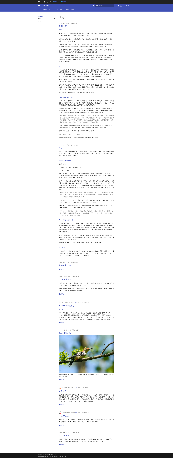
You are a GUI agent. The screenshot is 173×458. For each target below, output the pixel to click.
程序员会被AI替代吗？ (66, 97)
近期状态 (63, 26)
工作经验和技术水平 (68, 305)
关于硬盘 (63, 391)
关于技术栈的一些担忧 (67, 160)
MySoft (51, 9)
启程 (60, 30)
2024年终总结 (65, 279)
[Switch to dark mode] (93, 5)
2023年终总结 (65, 333)
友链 (61, 9)
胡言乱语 (62, 309)
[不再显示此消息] (134, 2)
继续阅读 (61, 269)
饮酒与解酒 (64, 416)
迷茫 (61, 148)
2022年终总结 (65, 435)
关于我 (72, 9)
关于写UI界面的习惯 (66, 220)
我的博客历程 (65, 265)
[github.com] (133, 455)
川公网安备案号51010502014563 (58, 456)
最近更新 (45, 9)
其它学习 (62, 248)
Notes (56, 9)
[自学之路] (39, 5)
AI (59, 66)
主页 (39, 9)
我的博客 (66, 9)
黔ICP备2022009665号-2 (44, 456)
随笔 (76, 302)
